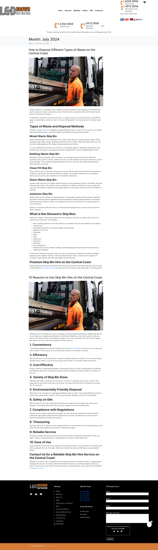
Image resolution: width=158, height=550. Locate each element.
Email (108, 498)
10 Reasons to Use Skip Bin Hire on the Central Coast (65, 277)
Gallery (85, 10)
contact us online (50, 268)
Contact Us (99, 10)
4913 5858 (131, 6)
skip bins (46, 130)
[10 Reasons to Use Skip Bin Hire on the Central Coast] (66, 305)
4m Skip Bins (85, 496)
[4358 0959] (122, 2)
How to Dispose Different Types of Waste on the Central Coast (62, 51)
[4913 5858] (123, 7)
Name (108, 491)
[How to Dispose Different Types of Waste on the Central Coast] (66, 81)
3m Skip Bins (85, 494)
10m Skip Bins (85, 500)
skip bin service (76, 348)
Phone (108, 506)
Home (60, 10)
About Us (68, 10)
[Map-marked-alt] (36, 494)
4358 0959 (66, 23)
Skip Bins (77, 10)
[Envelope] (41, 494)
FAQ (91, 10)
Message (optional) (112, 513)
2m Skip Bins (85, 491)
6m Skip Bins (85, 498)
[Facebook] (31, 494)
